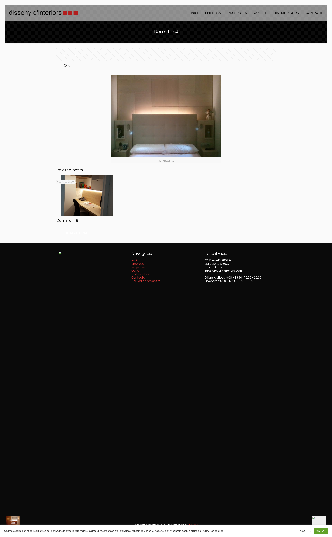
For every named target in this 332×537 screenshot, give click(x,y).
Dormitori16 (67, 220)
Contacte (138, 277)
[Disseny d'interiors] (43, 13)
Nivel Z (194, 524)
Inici (134, 260)
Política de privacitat (145, 281)
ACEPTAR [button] (321, 531)
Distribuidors (140, 274)
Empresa (137, 263)
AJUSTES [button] (305, 531)
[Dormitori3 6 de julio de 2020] (10, 523)
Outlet (135, 270)
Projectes (138, 267)
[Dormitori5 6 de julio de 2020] (322, 523)
